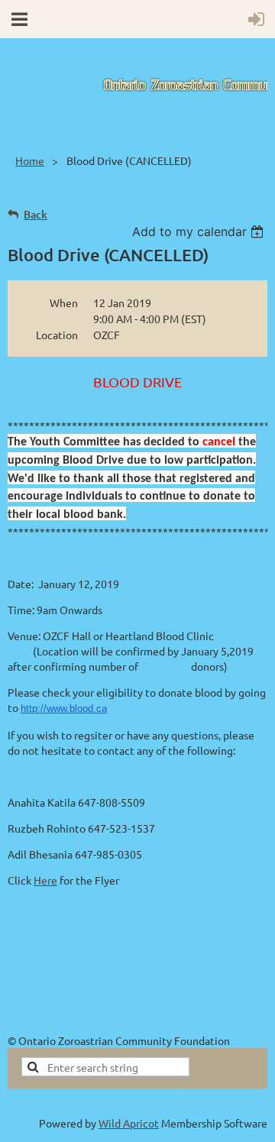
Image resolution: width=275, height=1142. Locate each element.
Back (35, 214)
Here (45, 880)
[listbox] (199, 231)
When (64, 302)
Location (57, 334)
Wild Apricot (129, 1123)
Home (29, 160)
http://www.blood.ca (64, 708)
